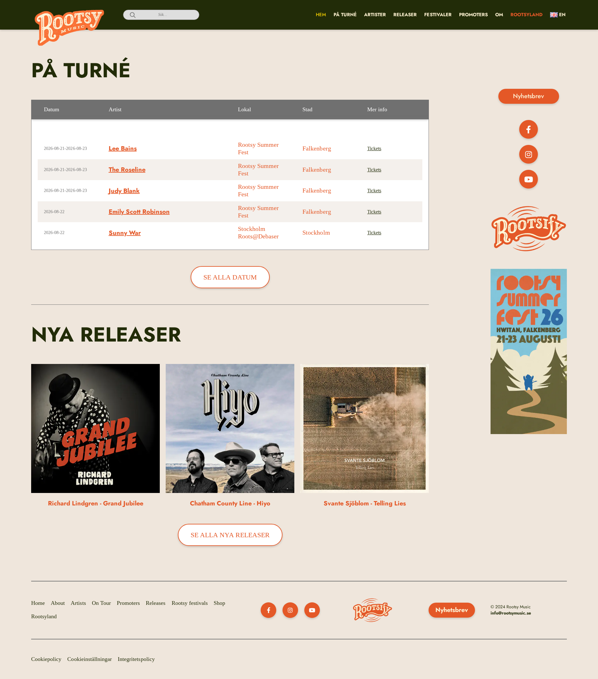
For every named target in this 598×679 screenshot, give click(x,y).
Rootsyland (44, 616)
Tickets (374, 148)
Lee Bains (123, 148)
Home (38, 603)
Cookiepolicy (46, 659)
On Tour (101, 603)
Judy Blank (124, 190)
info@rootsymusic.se (511, 613)
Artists (78, 603)
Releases (155, 603)
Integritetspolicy (136, 659)
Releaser (405, 14)
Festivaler (437, 14)
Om (499, 14)
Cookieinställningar (89, 659)
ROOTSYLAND (526, 14)
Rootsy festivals (190, 603)
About (58, 603)
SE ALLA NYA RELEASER (230, 535)
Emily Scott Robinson (139, 211)
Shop (219, 603)
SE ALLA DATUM (230, 277)
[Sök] (129, 15)
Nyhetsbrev (528, 96)
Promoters (473, 14)
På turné (345, 14)
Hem (321, 14)
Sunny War (125, 232)
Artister (375, 14)
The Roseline (127, 169)
